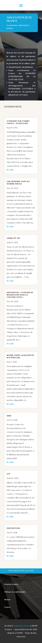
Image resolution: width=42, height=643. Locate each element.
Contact (7, 607)
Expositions (13, 528)
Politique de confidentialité (14, 592)
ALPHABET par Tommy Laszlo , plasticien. (18, 122)
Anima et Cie (13, 238)
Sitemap (7, 599)
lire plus (10, 170)
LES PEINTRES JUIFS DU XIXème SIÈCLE (18, 182)
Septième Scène (22, 626)
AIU (8, 474)
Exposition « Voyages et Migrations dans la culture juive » (20, 294)
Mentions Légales (11, 584)
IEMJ (9, 416)
